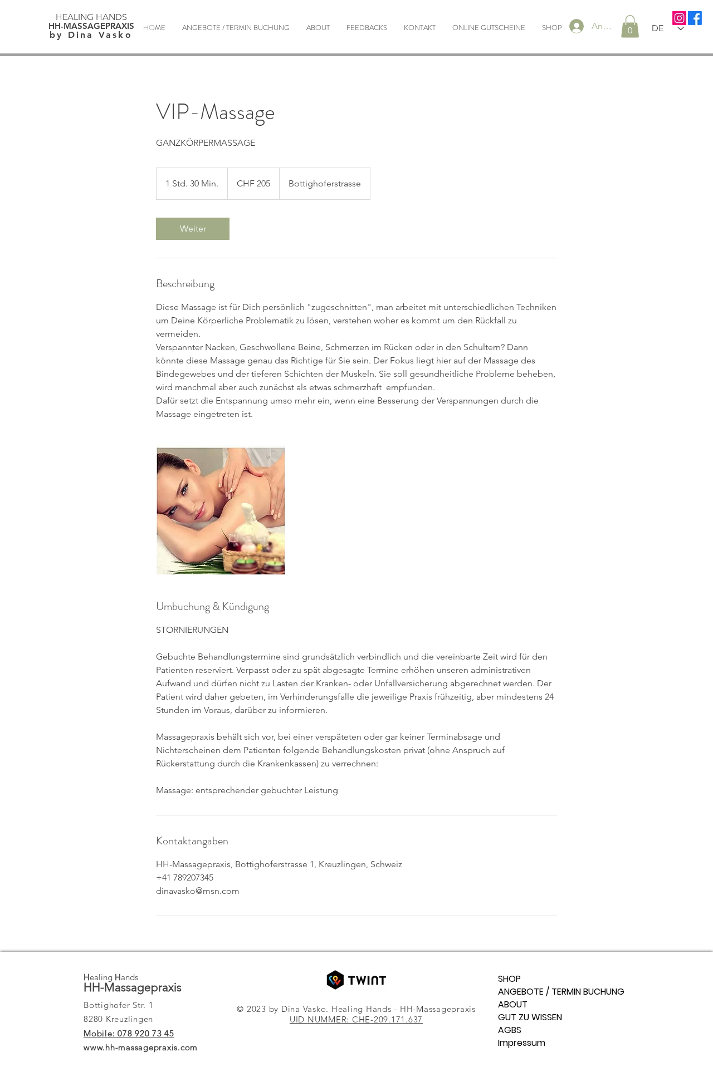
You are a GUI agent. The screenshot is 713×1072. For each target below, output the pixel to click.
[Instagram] (679, 18)
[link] (192, 229)
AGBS (500, 1030)
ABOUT (500, 1004)
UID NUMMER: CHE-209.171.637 (356, 1019)
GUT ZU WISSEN (500, 1017)
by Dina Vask (91, 34)
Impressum (500, 1042)
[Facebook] (695, 18)
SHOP (500, 978)
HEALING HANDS (91, 17)
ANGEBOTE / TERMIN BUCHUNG (500, 991)
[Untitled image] (220, 509)
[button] (630, 26)
